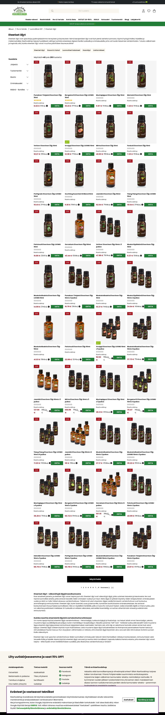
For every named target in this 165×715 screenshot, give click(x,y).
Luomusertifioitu (140, 2)
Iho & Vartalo (58, 19)
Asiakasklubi (39, 672)
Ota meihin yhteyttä (17, 684)
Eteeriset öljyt (51, 29)
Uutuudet (105, 19)
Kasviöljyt (87, 50)
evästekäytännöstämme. (58, 708)
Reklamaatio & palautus (19, 676)
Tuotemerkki (16, 70)
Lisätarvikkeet (98, 50)
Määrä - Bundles (17, 89)
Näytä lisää (95, 579)
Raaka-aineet (32, 19)
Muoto (13, 77)
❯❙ (112, 587)
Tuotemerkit (116, 19)
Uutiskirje (38, 684)
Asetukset (128, 699)
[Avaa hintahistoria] (47, 106)
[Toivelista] (148, 11)
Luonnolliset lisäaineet (71, 50)
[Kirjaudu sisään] (143, 11)
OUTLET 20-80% (85, 19)
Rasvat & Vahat (53, 50)
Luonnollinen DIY (36, 29)
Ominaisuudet (16, 83)
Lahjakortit (135, 19)
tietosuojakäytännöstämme (30, 708)
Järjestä (14, 64)
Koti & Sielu (71, 19)
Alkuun (11, 29)
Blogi (127, 19)
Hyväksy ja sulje (145, 699)
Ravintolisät (45, 19)
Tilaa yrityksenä (41, 676)
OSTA (119, 255)
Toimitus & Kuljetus (17, 680)
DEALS (96, 19)
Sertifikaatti (39, 680)
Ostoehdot (13, 672)
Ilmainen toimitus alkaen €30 (30, 2)
